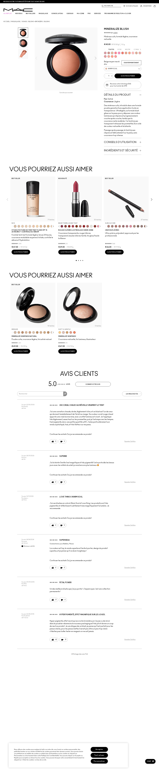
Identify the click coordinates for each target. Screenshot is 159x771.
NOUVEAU (18, 13)
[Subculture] (108, 226)
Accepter (99, 749)
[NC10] (18, 226)
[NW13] (40, 226)
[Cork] (138, 226)
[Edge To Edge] (130, 226)
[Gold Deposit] (74, 332)
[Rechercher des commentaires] (65, 393)
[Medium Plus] (26, 332)
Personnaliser (99, 761)
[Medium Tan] (44, 332)
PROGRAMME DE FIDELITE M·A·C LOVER (117, 13)
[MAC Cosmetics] (18, 9)
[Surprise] (91, 226)
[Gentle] (105, 53)
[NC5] (15, 226)
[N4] (33, 226)
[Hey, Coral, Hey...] (115, 56)
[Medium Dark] (18, 332)
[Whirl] (123, 226)
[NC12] (29, 226)
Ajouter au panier (128, 76)
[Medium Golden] (40, 332)
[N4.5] (44, 226)
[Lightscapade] (67, 332)
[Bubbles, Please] (119, 53)
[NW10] (26, 226)
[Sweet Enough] (108, 56)
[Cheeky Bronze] (70, 332)
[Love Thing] (108, 53)
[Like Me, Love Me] (112, 56)
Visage (24, 21)
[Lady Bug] (84, 226)
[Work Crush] (69, 226)
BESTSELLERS (30, 13)
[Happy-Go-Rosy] (115, 53)
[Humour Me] (126, 53)
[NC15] (48, 226)
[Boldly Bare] (116, 226)
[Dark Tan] (48, 332)
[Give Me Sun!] (37, 332)
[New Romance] (140, 53)
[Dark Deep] (22, 332)
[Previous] (13, 226)
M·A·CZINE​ (80, 13)
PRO (89, 13)
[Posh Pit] (65, 226)
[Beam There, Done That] (61, 226)
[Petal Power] (105, 56)
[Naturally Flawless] (129, 53)
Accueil (6, 21)
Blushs (47, 21)
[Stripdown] (112, 226)
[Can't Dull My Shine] (76, 226)
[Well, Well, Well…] (80, 226)
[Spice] (119, 226)
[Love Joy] (136, 53)
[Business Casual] (95, 226)
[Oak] (134, 226)
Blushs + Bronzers (35, 21)
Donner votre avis (93, 384)
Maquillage (15, 21)
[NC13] (37, 226)
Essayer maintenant (131, 62)
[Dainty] (133, 53)
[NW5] (22, 226)
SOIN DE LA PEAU (57, 13)
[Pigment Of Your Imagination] (72, 226)
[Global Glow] (59, 332)
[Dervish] (127, 226)
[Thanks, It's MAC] (87, 226)
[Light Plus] (33, 332)
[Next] (53, 226)
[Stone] (141, 226)
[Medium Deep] (29, 332)
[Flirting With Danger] (122, 53)
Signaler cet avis (130, 441)
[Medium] (15, 332)
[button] (150, 761)
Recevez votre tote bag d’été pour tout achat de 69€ (24, 1)
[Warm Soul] (112, 53)
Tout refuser (99, 755)
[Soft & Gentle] (63, 332)
